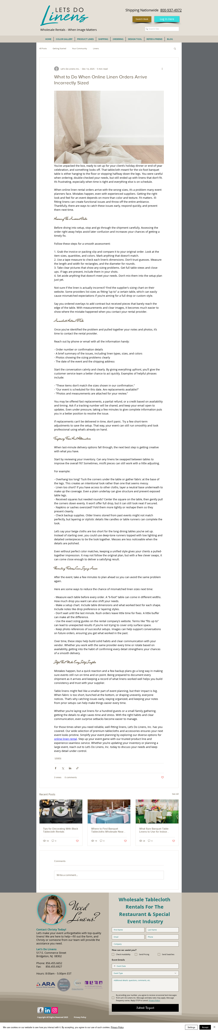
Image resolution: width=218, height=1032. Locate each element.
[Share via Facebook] (55, 768)
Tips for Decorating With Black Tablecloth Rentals (60, 830)
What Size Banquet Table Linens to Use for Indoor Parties (153, 830)
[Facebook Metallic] (40, 1010)
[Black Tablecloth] (60, 811)
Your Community (79, 48)
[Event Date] (115, 966)
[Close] (214, 1027)
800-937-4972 (171, 10)
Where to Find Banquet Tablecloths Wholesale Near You (107, 830)
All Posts (43, 48)
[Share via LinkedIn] (70, 768)
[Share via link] (77, 768)
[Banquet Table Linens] (157, 811)
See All (175, 794)
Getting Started (59, 48)
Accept (205, 1027)
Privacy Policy (117, 1027)
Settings (191, 1027)
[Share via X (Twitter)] (62, 768)
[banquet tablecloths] (109, 811)
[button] (175, 48)
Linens (96, 48)
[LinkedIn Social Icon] (47, 1010)
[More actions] (162, 69)
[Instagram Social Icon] (54, 1010)
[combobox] (145, 973)
